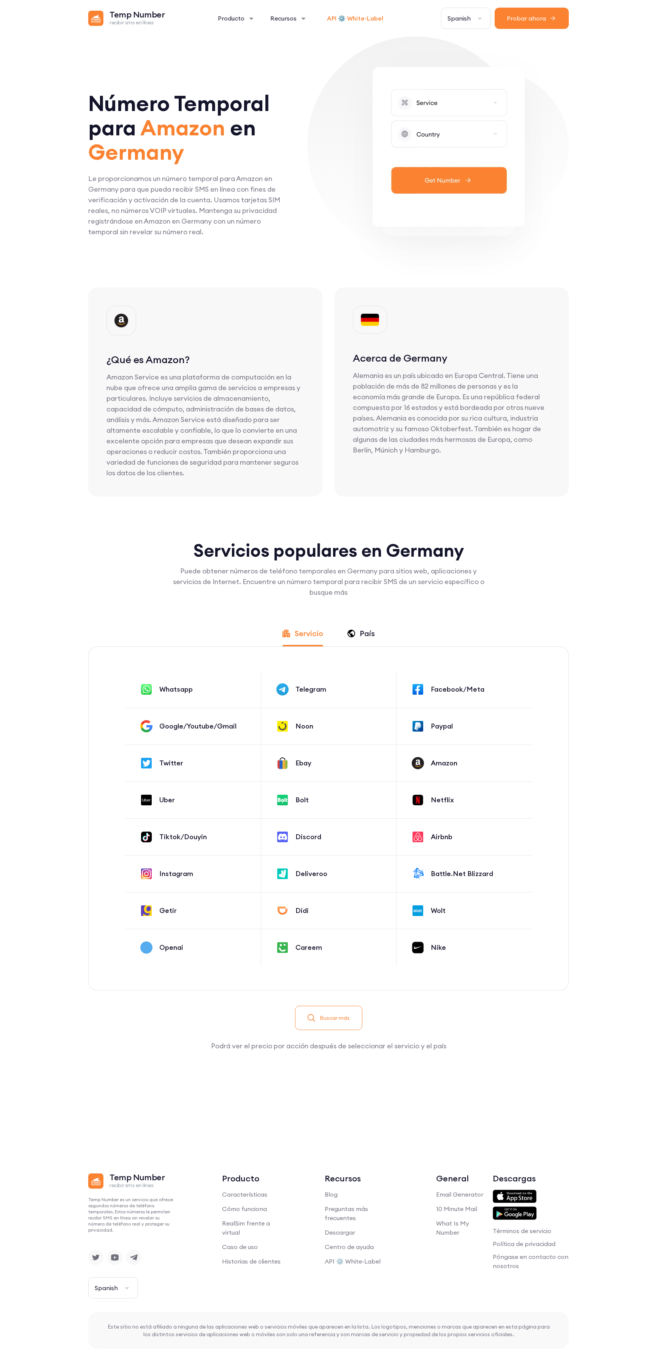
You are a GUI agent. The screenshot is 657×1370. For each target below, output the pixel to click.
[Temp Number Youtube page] (114, 1257)
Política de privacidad (524, 1244)
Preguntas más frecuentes (346, 1213)
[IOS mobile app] (514, 1196)
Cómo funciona (244, 1209)
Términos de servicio (522, 1231)
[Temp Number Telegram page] (133, 1257)
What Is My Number (452, 1227)
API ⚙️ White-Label (355, 18)
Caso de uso (240, 1247)
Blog (331, 1194)
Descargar (340, 1232)
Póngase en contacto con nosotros (530, 1261)
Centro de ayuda (349, 1247)
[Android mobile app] (514, 1213)
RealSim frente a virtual (246, 1227)
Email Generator (459, 1194)
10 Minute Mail (456, 1209)
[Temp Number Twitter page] (95, 1257)
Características (244, 1194)
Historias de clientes (251, 1261)
